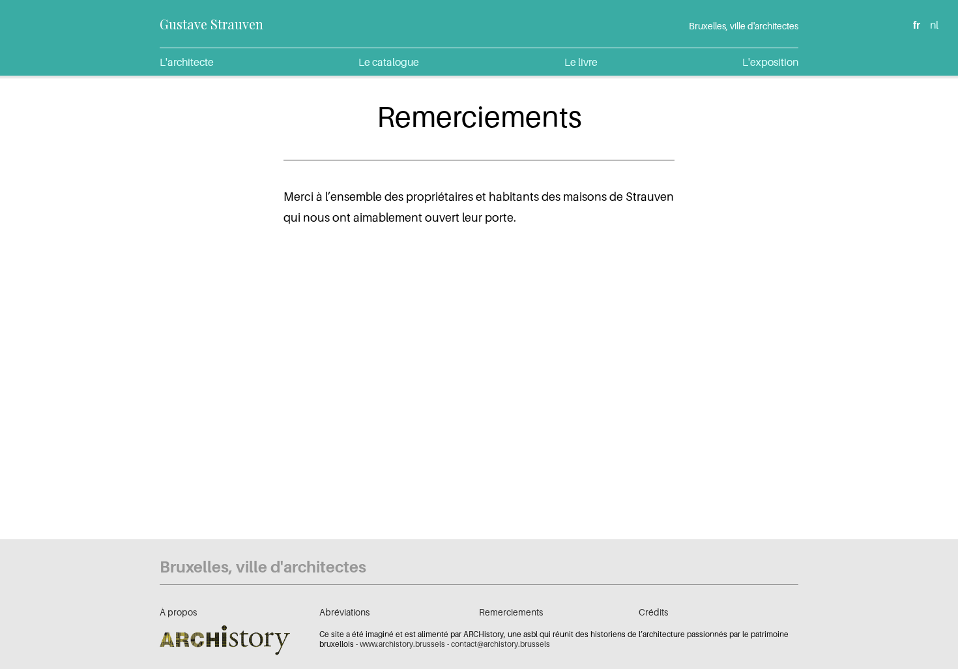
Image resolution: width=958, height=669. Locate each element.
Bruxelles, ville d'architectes (743, 25)
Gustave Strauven (211, 24)
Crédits (653, 611)
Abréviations (344, 611)
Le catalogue (388, 61)
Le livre (581, 61)
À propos (178, 611)
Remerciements (511, 611)
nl (934, 24)
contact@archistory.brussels (500, 644)
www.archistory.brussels (402, 644)
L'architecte (187, 61)
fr (916, 24)
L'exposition (770, 61)
